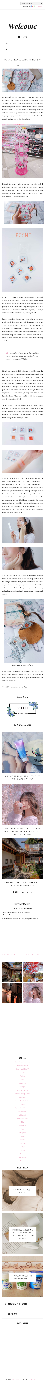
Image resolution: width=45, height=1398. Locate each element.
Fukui (22, 1079)
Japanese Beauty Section (22, 1094)
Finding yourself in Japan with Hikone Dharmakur (23, 883)
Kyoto (22, 1104)
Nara (22, 1129)
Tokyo (23, 1146)
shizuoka (22, 1161)
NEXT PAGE (9, 955)
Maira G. (35, 1379)
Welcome (22, 26)
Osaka (22, 1136)
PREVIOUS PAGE (33, 955)
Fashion (22, 1076)
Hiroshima (22, 1083)
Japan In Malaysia (22, 1090)
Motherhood (23, 1125)
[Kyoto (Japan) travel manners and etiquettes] (12, 1002)
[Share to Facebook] (27, 892)
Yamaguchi (22, 1157)
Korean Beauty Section (22, 1101)
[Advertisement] (22, 1030)
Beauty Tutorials (22, 1065)
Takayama (22, 1143)
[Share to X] (23, 892)
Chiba (22, 1072)
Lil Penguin (22, 1115)
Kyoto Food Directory (22, 1108)
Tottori (22, 1150)
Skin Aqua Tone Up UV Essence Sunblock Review (22, 777)
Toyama (22, 1154)
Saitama (22, 1139)
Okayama (23, 1132)
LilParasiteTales (22, 1118)
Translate (39, 6)
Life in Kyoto (22, 1111)
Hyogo (22, 1086)
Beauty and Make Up (22, 1069)
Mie (22, 1122)
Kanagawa (22, 1097)
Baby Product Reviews (22, 1062)
